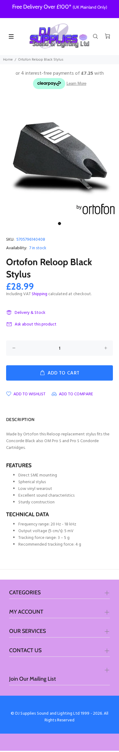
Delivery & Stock (30, 312)
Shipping (39, 294)
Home (8, 60)
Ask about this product (35, 324)
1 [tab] (59, 223)
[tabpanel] (59, 159)
